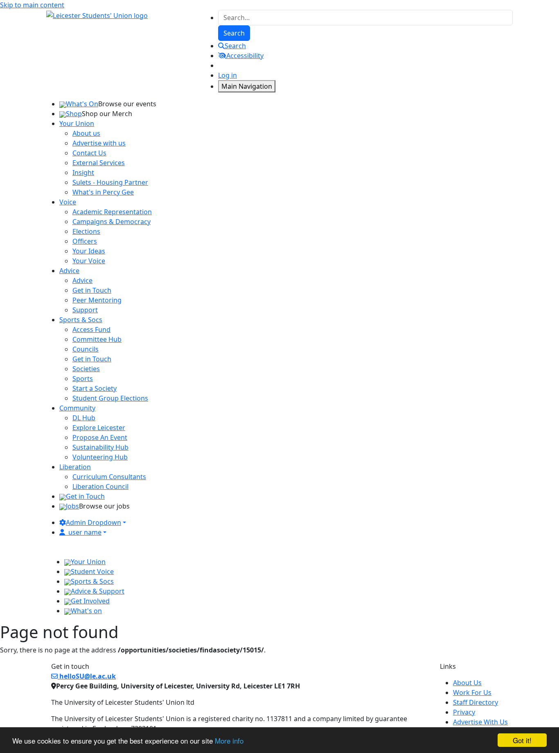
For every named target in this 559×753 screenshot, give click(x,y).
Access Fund (91, 329)
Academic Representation (112, 211)
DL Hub (83, 417)
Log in (227, 75)
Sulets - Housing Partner (110, 182)
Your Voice (88, 260)
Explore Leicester (98, 427)
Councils (85, 349)
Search (235, 45)
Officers (84, 241)
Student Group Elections (110, 398)
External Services (98, 162)
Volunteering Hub (100, 457)
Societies (86, 368)
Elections (86, 231)
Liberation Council (100, 486)
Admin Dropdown (93, 522)
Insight (83, 172)
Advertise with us (99, 143)
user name (84, 532)
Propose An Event (99, 437)
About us (86, 133)
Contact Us (89, 152)
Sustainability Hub (100, 447)
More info (229, 740)
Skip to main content (32, 4)
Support (85, 309)
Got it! (522, 740)
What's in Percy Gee (103, 192)
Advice (82, 280)
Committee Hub (97, 339)
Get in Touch (91, 290)
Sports (82, 378)
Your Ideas (88, 251)
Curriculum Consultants (109, 476)
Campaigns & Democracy (111, 221)
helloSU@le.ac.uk (87, 676)
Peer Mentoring (97, 300)
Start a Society (94, 388)
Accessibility (245, 55)
